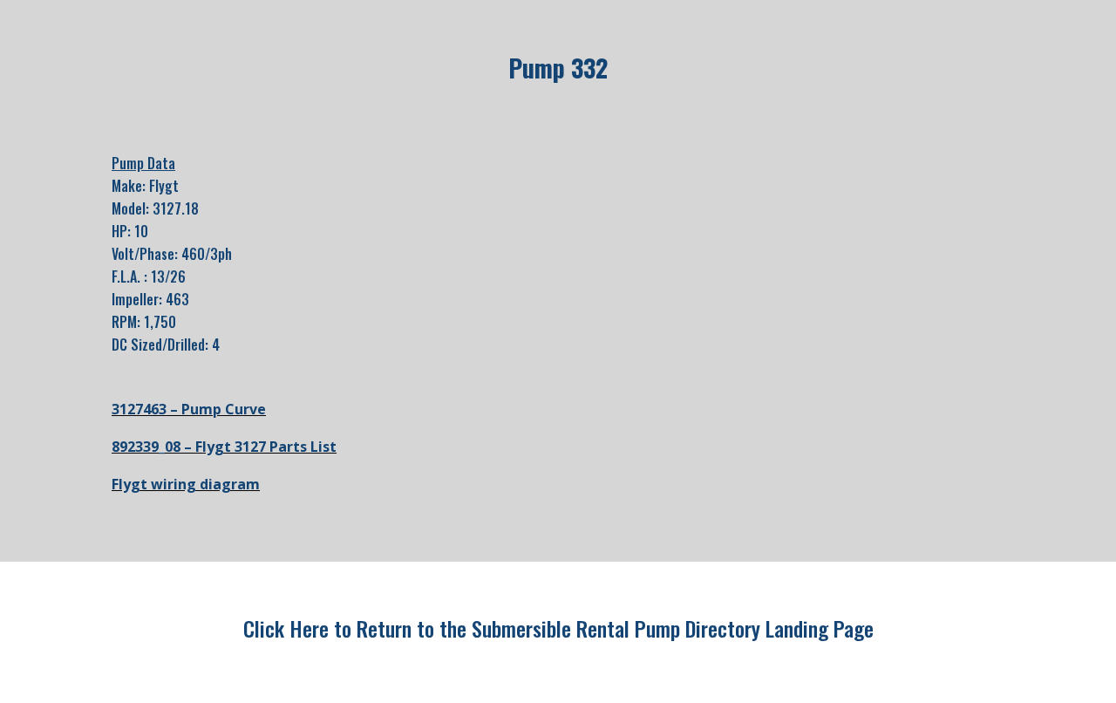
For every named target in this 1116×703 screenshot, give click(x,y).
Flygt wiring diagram (186, 484)
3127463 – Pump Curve (189, 409)
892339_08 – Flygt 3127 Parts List (224, 446)
